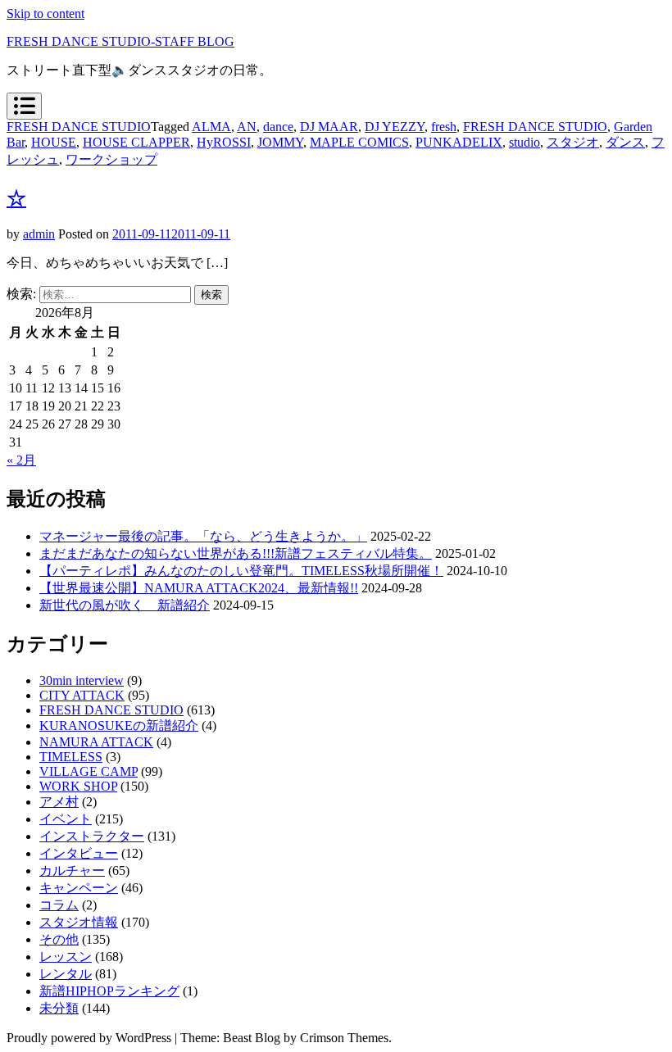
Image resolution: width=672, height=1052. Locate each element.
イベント (65, 819)
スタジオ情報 (78, 922)
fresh (443, 127)
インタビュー (78, 853)
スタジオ (573, 142)
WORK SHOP (78, 786)
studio (524, 142)
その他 (59, 939)
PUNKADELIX (458, 142)
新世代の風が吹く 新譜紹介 (124, 605)
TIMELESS (70, 757)
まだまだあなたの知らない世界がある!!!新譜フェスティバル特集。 (235, 553)
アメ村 (59, 802)
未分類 (59, 1008)
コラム (59, 905)
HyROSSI (224, 142)
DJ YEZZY (395, 127)
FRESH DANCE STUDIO (79, 127)
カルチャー (72, 870)
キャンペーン (78, 888)
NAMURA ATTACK (96, 742)
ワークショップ (111, 159)
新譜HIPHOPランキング (109, 991)
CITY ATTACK (82, 695)
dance (278, 127)
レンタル (65, 974)
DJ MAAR (329, 127)
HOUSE (53, 142)
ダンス (625, 142)
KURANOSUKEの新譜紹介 (118, 725)
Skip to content (45, 13)
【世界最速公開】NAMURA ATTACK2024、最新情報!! (198, 588)
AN (247, 127)
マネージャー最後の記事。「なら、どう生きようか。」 (203, 536)
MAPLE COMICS (359, 142)
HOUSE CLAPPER (136, 142)
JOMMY (280, 142)
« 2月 (21, 460)
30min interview (81, 680)
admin (39, 234)
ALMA (211, 127)
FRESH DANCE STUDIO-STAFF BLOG (120, 41)
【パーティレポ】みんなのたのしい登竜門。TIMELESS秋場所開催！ (241, 571)
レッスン (65, 957)
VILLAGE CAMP (88, 771)
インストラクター (91, 836)
